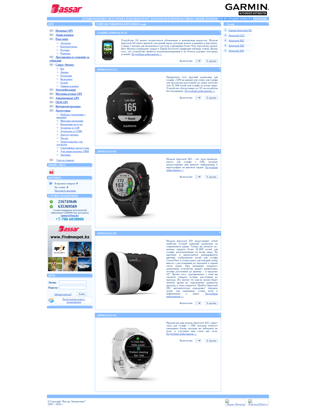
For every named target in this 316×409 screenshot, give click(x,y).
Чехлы (64, 138)
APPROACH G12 (107, 69)
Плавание (66, 75)
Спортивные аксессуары (74, 147)
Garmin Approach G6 (240, 30)
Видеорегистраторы (68, 106)
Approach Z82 (236, 45)
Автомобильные (66, 89)
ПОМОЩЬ (260, 18)
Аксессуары (63, 110)
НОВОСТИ (104, 18)
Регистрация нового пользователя (73, 300)
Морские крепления (71, 120)
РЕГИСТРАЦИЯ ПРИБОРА (235, 18)
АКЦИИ (200, 18)
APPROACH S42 (107, 315)
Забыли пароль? (63, 294)
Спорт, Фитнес (65, 64)
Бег (62, 68)
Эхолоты (65, 43)
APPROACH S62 (107, 151)
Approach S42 (236, 50)
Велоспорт (66, 79)
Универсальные (69, 86)
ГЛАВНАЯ (90, 18)
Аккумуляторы (69, 134)
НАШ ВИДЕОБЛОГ (138, 18)
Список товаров (65, 160)
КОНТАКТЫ (159, 18)
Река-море (62, 39)
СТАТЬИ (118, 18)
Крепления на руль (71, 124)
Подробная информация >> (146, 54)
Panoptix (65, 53)
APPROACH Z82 (107, 233)
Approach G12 (237, 35)
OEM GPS (62, 102)
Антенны (65, 154)
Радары (65, 50)
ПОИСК (212, 18)
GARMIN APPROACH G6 (112, 32)
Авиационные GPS (67, 98)
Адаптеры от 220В (71, 131)
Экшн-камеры (65, 35)
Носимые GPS (64, 30)
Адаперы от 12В (69, 127)
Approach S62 (236, 40)
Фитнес (64, 72)
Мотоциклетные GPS (69, 94)
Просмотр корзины (65, 190)
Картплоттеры (68, 46)
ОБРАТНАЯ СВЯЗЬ (180, 18)
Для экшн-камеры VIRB (74, 151)
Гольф (64, 82)
